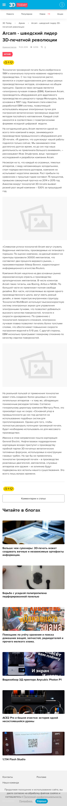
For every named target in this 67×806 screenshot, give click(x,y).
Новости (10, 14)
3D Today (7, 23)
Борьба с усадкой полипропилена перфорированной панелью (24, 595)
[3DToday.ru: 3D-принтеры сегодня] (18, 6)
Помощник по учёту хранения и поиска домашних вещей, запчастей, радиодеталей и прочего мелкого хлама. (32, 638)
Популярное (26, 14)
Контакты (7, 777)
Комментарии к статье (33, 498)
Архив (22, 23)
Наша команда (10, 782)
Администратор (9, 47)
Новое (45, 14)
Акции (60, 14)
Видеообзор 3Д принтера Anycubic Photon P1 (32, 679)
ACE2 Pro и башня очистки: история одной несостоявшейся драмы (30, 719)
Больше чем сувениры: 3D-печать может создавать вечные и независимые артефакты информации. (33, 552)
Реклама (41, 777)
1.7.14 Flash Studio (13, 759)
